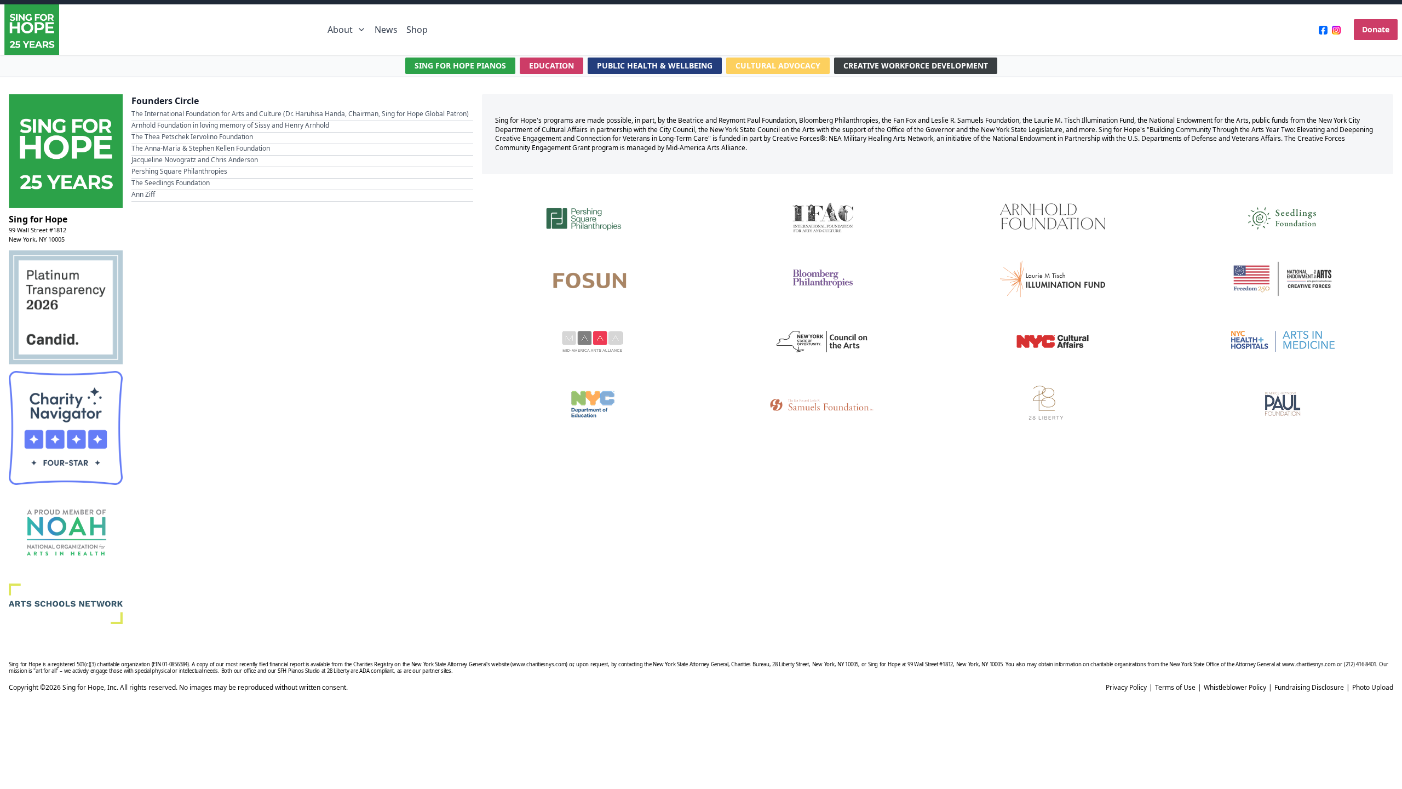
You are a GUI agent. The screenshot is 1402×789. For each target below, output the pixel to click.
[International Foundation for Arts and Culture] (822, 216)
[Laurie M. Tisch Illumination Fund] (1052, 279)
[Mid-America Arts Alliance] (592, 341)
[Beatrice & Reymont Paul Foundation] (1282, 403)
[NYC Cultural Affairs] (1052, 341)
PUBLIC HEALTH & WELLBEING (655, 65)
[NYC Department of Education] (592, 403)
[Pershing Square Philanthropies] (592, 216)
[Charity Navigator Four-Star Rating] (66, 428)
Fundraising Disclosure (1309, 687)
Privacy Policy (1126, 687)
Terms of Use (1175, 687)
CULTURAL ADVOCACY (778, 65)
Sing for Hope (38, 219)
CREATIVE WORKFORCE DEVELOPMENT (915, 65)
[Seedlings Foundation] (1282, 216)
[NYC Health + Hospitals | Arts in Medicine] (1282, 341)
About (340, 30)
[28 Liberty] (1052, 403)
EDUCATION (551, 65)
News (386, 30)
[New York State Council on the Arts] (822, 341)
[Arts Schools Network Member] (66, 604)
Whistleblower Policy (1235, 687)
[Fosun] (592, 279)
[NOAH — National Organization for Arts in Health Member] (66, 534)
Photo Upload (1372, 687)
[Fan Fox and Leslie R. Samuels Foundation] (822, 403)
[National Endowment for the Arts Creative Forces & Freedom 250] (1282, 279)
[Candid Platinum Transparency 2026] (66, 307)
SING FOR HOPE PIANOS (460, 65)
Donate (1375, 29)
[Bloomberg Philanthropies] (822, 279)
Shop (417, 30)
